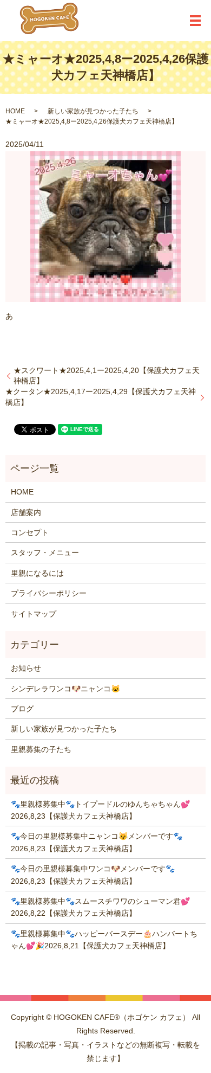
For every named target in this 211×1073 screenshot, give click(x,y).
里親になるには (37, 573)
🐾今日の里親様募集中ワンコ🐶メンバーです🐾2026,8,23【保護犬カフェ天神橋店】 (93, 874)
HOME (15, 111)
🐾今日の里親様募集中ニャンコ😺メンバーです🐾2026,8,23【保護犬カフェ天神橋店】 (96, 842)
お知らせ (26, 668)
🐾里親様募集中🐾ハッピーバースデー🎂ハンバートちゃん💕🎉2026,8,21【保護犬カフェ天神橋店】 (104, 939)
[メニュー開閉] (195, 20)
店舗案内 (26, 512)
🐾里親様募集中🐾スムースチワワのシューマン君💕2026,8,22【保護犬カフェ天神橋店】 (100, 907)
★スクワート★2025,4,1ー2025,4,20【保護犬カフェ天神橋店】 (107, 375)
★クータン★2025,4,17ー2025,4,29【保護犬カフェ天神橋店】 (100, 397)
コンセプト (30, 532)
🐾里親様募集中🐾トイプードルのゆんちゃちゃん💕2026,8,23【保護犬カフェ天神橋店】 (100, 810)
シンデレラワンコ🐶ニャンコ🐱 (65, 688)
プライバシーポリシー (49, 593)
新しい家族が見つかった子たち (93, 111)
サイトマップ (33, 613)
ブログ (22, 708)
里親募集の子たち (41, 749)
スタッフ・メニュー (45, 552)
